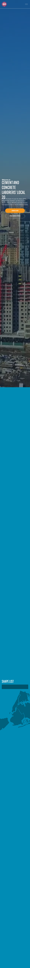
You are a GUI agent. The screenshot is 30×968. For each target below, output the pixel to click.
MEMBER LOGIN (15, 211)
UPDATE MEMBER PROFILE (15, 216)
